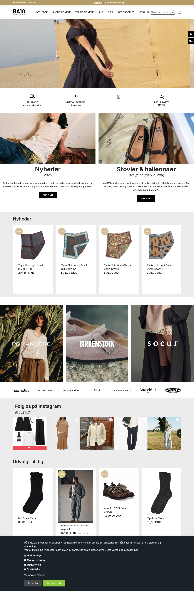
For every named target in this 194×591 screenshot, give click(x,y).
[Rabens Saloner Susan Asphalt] (75, 496)
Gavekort (32, 2)
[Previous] (17, 259)
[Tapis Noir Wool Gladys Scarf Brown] (118, 245)
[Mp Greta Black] (32, 493)
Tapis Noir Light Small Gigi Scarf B (30, 267)
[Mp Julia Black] (161, 493)
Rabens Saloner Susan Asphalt (74, 527)
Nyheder (42, 12)
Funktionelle (34, 564)
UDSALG (144, 12)
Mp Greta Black (27, 518)
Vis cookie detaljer (34, 574)
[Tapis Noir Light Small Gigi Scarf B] (32, 245)
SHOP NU (48, 195)
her (136, 549)
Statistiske (33, 569)
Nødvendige (34, 555)
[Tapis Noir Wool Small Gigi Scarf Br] (75, 245)
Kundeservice (19, 2)
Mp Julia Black (155, 518)
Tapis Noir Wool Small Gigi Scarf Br (74, 267)
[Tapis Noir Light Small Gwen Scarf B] (161, 245)
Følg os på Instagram (38, 406)
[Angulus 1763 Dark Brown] (118, 488)
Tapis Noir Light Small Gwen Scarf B (159, 267)
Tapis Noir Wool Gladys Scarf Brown (117, 267)
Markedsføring (36, 560)
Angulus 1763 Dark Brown (115, 510)
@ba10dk (23, 412)
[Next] (177, 259)
